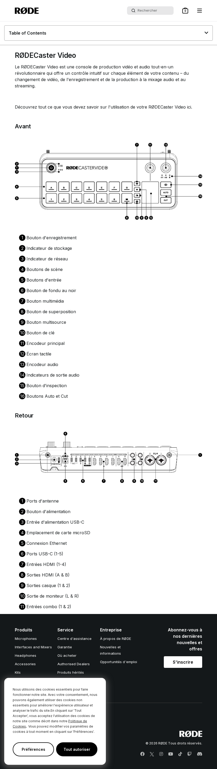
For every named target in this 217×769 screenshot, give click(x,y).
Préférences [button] (33, 749)
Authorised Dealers (73, 664)
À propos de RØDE (115, 638)
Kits (18, 672)
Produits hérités (70, 672)
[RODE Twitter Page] (152, 754)
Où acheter (66, 655)
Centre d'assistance (74, 638)
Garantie (64, 647)
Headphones (25, 655)
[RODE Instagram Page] (161, 754)
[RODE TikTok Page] (180, 754)
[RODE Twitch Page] (189, 754)
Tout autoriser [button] (77, 749)
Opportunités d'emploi (118, 662)
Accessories (25, 664)
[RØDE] (27, 10)
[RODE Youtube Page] (170, 754)
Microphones (26, 638)
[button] (185, 10)
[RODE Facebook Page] (142, 754)
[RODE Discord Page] (199, 754)
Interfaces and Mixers (33, 647)
